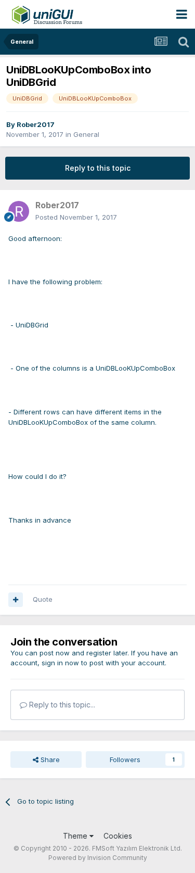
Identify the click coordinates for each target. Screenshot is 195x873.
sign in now (60, 663)
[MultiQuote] (15, 599)
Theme (76, 835)
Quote (43, 599)
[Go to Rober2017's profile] (18, 211)
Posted (76, 217)
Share (49, 759)
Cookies (117, 835)
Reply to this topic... (61, 704)
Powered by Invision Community (97, 858)
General (86, 134)
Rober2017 (36, 124)
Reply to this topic (98, 167)
